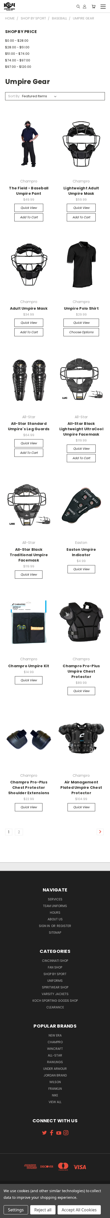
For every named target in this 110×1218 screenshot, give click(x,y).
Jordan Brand (55, 1075)
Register (64, 926)
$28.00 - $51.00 (17, 47)
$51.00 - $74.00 (17, 53)
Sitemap (55, 932)
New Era (55, 1035)
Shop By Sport (55, 974)
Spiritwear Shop (55, 987)
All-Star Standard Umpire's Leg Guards (29, 426)
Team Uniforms (55, 906)
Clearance (55, 1007)
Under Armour (55, 1068)
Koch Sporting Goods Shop (55, 1000)
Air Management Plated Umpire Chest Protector (81, 787)
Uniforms (55, 980)
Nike (55, 1095)
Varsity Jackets (55, 994)
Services (55, 899)
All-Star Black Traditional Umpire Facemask (29, 555)
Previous (8, 1213)
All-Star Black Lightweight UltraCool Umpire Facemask (81, 429)
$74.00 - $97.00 (17, 60)
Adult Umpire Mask (29, 308)
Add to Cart (29, 217)
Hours (55, 912)
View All (55, 1102)
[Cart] (93, 6)
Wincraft (55, 1049)
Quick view (28, 208)
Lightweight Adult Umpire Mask (81, 191)
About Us (55, 919)
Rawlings (55, 1062)
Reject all (42, 1210)
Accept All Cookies (79, 1210)
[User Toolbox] (84, 6)
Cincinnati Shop (55, 960)
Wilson (55, 1082)
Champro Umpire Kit (28, 666)
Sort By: (14, 96)
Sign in (45, 926)
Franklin (55, 1088)
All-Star (55, 1055)
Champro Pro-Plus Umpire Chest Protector (81, 671)
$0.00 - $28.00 (16, 40)
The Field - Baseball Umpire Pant (28, 191)
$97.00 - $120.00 (18, 66)
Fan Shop (55, 967)
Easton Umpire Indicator (81, 552)
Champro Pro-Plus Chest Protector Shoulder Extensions (28, 787)
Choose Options (81, 332)
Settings (16, 1210)
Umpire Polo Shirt (81, 308)
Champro (55, 1042)
